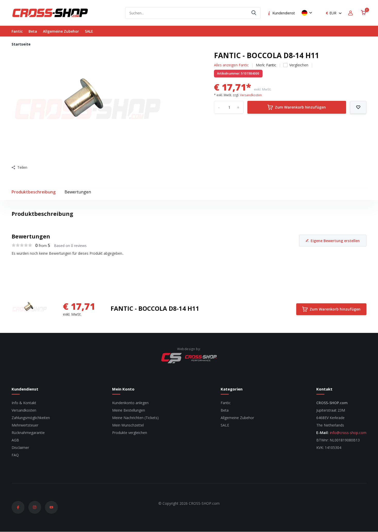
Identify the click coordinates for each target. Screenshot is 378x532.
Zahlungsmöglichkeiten (31, 417)
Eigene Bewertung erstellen (335, 240)
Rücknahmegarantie (28, 432)
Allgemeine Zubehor (61, 31)
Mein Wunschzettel (128, 425)
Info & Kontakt (24, 402)
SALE (89, 31)
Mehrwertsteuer (25, 425)
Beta (33, 31)
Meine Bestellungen (128, 410)
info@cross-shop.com (348, 432)
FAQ (15, 455)
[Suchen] (254, 13)
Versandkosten (251, 95)
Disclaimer (20, 447)
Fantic (17, 31)
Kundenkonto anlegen (130, 402)
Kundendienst (283, 13)
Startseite (21, 44)
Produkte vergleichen (129, 432)
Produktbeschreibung (34, 192)
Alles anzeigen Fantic (231, 65)
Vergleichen (298, 65)
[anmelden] (351, 13)
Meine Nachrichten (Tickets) (135, 417)
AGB (15, 440)
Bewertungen (78, 192)
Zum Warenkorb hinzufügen (300, 107)
